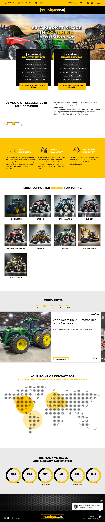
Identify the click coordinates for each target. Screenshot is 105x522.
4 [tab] (60, 307)
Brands (11, 3)
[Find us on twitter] (91, 3)
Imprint (91, 516)
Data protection (94, 518)
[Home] (52, 10)
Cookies (83, 518)
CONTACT (17, 518)
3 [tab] (21, 125)
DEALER (71, 3)
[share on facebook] (94, 358)
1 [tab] (6, 125)
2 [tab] (14, 125)
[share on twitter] (97, 358)
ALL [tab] (68, 307)
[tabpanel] (52, 108)
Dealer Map (26, 3)
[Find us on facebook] (88, 3)
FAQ (40, 3)
